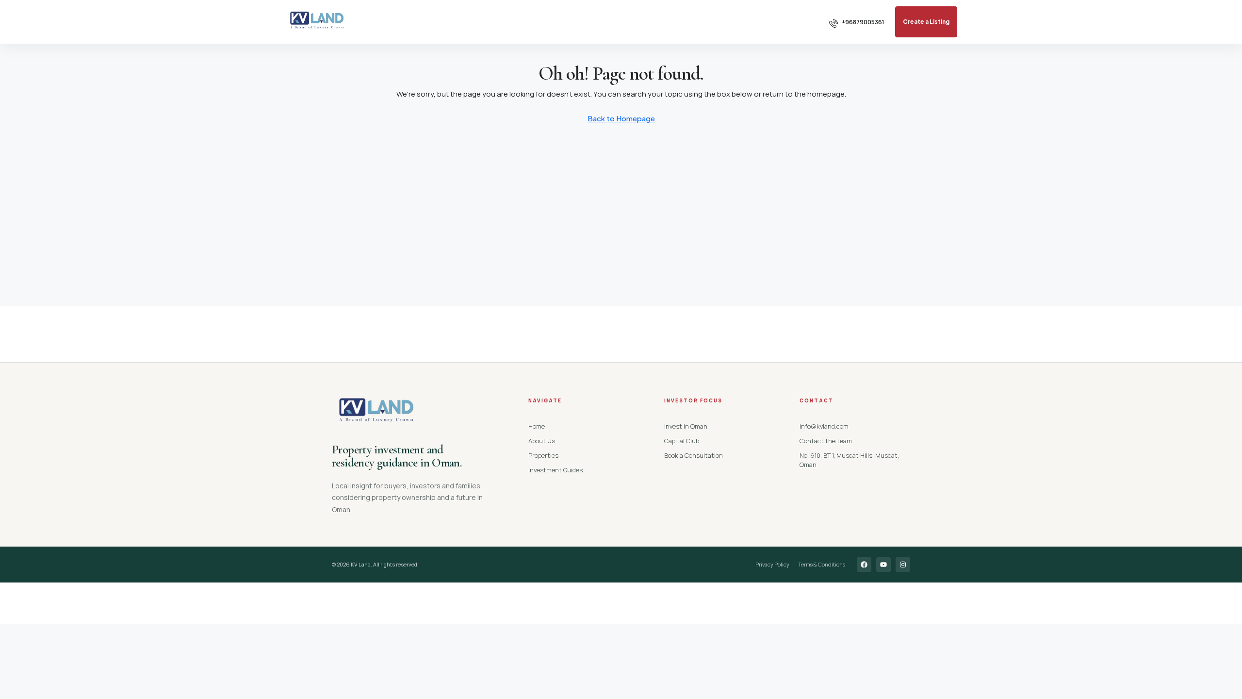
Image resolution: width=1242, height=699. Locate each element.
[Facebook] (864, 564)
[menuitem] (856, 22)
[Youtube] (883, 564)
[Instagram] (903, 564)
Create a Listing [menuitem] (926, 21)
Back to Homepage (621, 118)
